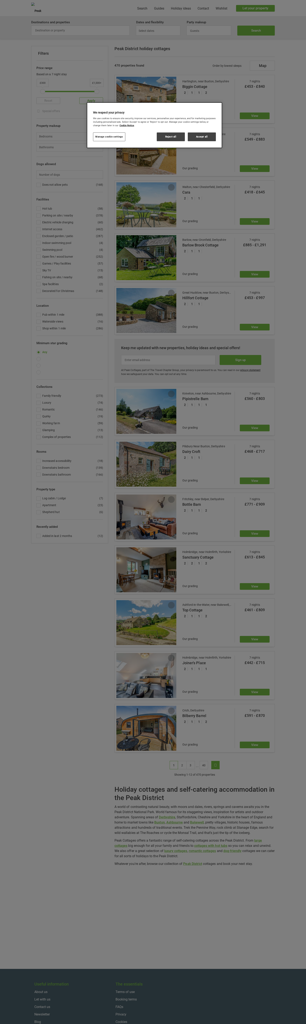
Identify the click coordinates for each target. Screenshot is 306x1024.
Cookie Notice (126, 125)
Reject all (170, 136)
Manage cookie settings (109, 136)
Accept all (202, 136)
